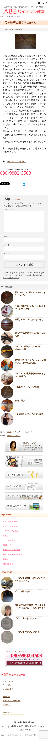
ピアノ (5, 536)
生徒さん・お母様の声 (11, 701)
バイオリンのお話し (16, 162)
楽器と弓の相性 (13, 436)
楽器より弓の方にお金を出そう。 (30, 320)
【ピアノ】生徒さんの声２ (27, 632)
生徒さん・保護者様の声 (12, 555)
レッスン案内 (8, 689)
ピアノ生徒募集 (9, 540)
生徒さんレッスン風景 (11, 550)
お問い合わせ (8, 712)
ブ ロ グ (6, 716)
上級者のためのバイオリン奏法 (29, 414)
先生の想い (7, 685)
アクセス (6, 705)
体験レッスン (8, 545)
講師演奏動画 (8, 564)
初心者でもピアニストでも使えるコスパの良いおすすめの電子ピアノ (30, 608)
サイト (6, 254)
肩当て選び (20, 401)
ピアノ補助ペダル (23, 592)
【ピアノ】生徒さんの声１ (27, 619)
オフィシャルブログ (11, 522)
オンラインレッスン (11, 526)
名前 (6, 236)
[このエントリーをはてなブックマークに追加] (24, 184)
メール (6, 245)
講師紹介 (6, 697)
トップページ (8, 681)
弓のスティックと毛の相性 (27, 387)
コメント (8, 210)
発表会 (5, 559)
